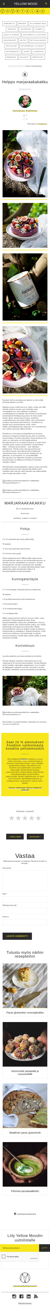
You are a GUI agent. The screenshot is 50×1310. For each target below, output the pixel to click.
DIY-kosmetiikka (38, 23)
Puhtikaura (42, 124)
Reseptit (21, 66)
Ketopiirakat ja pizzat (32, 46)
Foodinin (23, 759)
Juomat (39, 29)
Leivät (26, 51)
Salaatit (24, 57)
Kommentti (7, 868)
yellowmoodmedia (26, 1214)
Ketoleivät (11, 46)
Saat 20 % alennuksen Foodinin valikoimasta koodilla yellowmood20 (25, 745)
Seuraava (35, 836)
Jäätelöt (12, 29)
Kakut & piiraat (11, 35)
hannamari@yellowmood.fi (25, 1286)
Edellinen (15, 836)
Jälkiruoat (26, 29)
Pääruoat (11, 57)
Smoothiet (37, 57)
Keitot (23, 40)
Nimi (5, 894)
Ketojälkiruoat (38, 40)
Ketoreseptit (13, 51)
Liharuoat (38, 51)
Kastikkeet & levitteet (35, 35)
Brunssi (22, 23)
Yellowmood (12, 66)
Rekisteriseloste (25, 1303)
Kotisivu (6, 917)
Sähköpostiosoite (10, 905)
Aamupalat (9, 23)
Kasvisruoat (10, 40)
